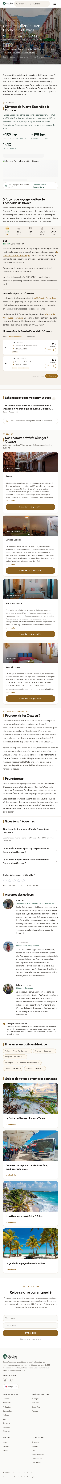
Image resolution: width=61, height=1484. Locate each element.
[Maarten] (5, 45)
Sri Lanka (6, 1423)
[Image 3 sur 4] (31, 470)
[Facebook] (11, 1380)
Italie (5, 1442)
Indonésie (6, 1427)
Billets (49, 350)
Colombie (36, 1403)
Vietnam (6, 1399)
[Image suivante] (44, 462)
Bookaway (50, 376)
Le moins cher (14, 337)
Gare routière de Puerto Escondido (26, 346)
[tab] (7, 231)
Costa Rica (36, 1407)
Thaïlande (7, 1403)
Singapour (7, 1431)
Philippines (7, 1407)
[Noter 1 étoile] (5, 881)
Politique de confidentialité (12, 1477)
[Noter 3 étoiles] (14, 881)
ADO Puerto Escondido (45, 298)
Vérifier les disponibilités (31, 507)
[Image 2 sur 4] (29, 470)
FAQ (34, 1450)
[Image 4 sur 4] (32, 470)
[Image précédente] (16, 462)
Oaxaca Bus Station (21, 348)
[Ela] (8, 45)
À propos (35, 1442)
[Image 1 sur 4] (28, 470)
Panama (35, 1411)
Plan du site (36, 1462)
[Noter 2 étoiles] (10, 881)
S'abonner (30, 1333)
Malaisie (6, 1415)
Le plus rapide (30, 337)
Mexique (15, 20)
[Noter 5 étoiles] (23, 881)
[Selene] (10, 45)
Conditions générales (31, 1477)
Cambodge (7, 1411)
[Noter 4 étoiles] (19, 881)
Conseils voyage (38, 1454)
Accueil (6, 20)
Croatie (6, 1446)
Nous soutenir (37, 1458)
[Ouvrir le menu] (55, 4)
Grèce (5, 1450)
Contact (35, 1446)
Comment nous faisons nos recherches (20, 52)
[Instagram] (5, 1380)
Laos (4, 1419)
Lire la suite (10, 501)
